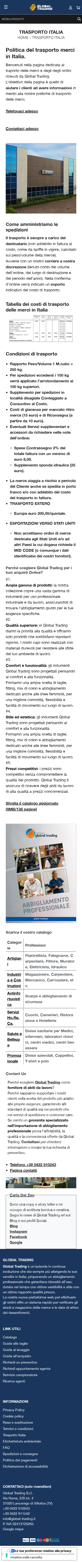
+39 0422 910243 (16, 1508)
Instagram (18, 1231)
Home (23, 37)
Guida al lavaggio (16, 1350)
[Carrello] (74, 7)
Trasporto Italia (14, 1435)
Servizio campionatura (20, 1375)
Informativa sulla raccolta (23, 1557)
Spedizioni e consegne (20, 1454)
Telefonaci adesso (22, 111)
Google (16, 1242)
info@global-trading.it (19, 1519)
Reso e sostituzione (18, 1422)
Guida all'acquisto (17, 1356)
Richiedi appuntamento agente (27, 1369)
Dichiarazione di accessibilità (25, 1466)
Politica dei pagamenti (20, 1460)
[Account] (67, 7)
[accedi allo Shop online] (41, 177)
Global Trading (47, 1082)
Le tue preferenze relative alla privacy (43, 1551)
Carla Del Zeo (22, 1195)
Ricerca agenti (14, 1381)
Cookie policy (13, 1416)
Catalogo (10, 1337)
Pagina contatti (23, 1170)
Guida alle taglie (15, 1343)
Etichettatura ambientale (22, 1441)
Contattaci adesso (22, 128)
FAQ (6, 1448)
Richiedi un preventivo (20, 1362)
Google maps (13, 1529)
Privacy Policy (14, 1410)
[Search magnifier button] (79, 19)
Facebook (18, 1236)
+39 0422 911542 (16, 1514)
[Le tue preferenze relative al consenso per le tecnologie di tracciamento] (6, 1555)
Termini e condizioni (18, 1429)
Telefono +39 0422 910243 (33, 1164)
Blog (14, 1226)
